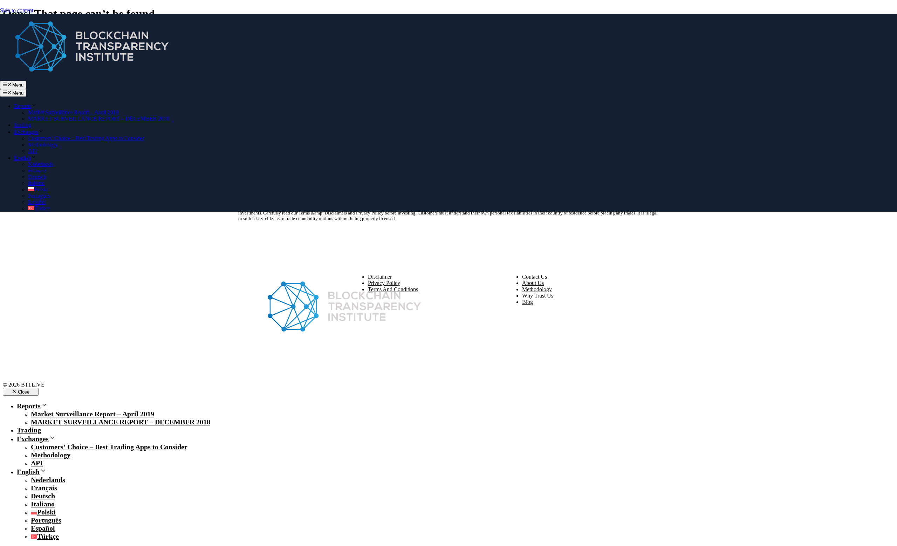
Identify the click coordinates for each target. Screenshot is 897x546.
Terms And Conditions (393, 289)
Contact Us (534, 277)
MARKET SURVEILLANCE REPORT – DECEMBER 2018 (98, 119)
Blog (527, 302)
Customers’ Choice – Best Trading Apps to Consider (86, 138)
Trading (22, 125)
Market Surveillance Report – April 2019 (73, 112)
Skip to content (16, 10)
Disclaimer (380, 277)
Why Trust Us (537, 296)
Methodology (43, 145)
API (32, 151)
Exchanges (26, 132)
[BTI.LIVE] (87, 78)
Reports (22, 106)
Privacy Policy (384, 283)
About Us (533, 283)
